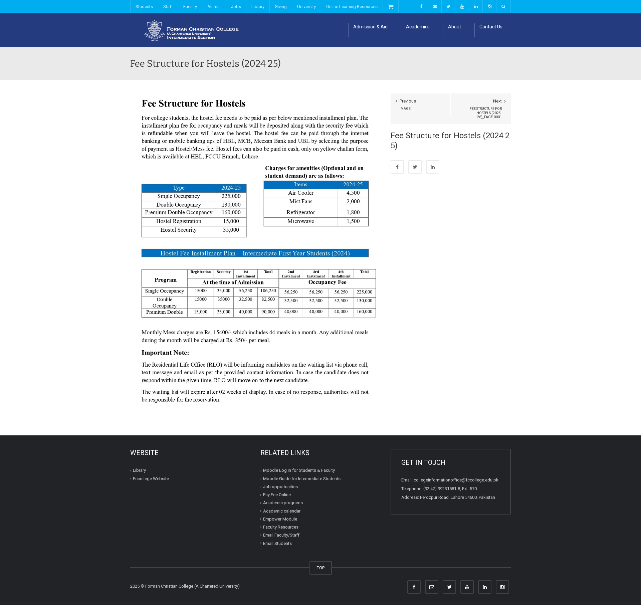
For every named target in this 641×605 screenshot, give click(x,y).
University (306, 6)
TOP (321, 567)
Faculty (190, 6)
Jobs (236, 6)
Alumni (214, 6)
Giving (281, 6)
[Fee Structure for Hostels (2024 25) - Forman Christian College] (188, 29)
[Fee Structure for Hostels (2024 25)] (255, 253)
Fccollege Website (151, 478)
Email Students (277, 543)
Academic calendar (281, 511)
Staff (168, 6)
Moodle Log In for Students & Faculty (299, 470)
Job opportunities (280, 486)
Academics (418, 26)
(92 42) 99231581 (439, 488)
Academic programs (283, 502)
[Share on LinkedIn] (432, 167)
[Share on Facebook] (397, 167)
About (454, 26)
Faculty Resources (280, 527)
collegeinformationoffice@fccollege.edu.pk (456, 479)
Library (257, 6)
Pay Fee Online (277, 494)
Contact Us (490, 26)
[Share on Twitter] (415, 167)
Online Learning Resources (352, 6)
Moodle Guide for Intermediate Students (302, 478)
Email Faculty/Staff (281, 535)
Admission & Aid (370, 26)
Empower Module (280, 519)
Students (144, 6)
